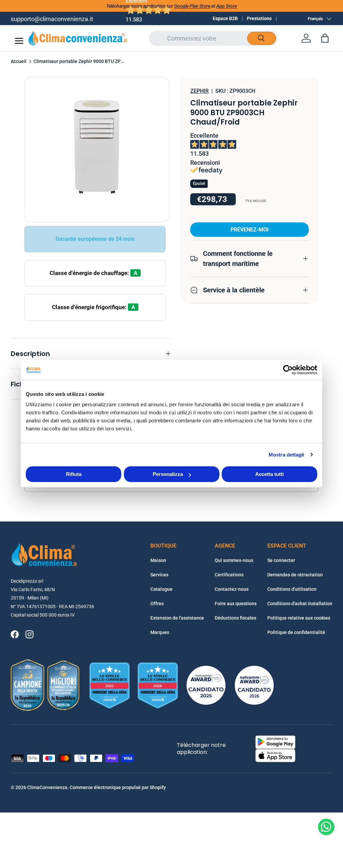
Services (159, 574)
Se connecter (281, 560)
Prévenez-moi (249, 229)
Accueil (18, 61)
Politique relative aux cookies (298, 618)
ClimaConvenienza (47, 787)
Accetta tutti (269, 474)
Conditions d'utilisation (292, 589)
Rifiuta (73, 474)
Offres (157, 603)
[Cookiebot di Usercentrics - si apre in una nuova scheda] (288, 370)
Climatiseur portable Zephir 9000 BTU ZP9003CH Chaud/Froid (78, 61)
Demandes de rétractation (295, 574)
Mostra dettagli (286, 454)
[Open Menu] (19, 40)
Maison (158, 560)
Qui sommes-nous (234, 560)
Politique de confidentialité (296, 632)
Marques (159, 632)
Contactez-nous (232, 589)
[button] (325, 38)
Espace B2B (225, 18)
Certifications (229, 574)
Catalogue (161, 589)
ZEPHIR (199, 91)
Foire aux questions (236, 603)
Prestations (259, 18)
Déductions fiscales (235, 618)
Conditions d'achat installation (299, 603)
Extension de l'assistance (177, 618)
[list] (97, 149)
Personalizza (168, 474)
